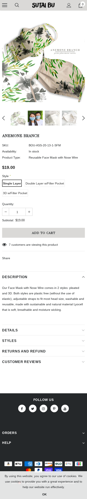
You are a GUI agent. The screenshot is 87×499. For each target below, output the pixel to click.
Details (10, 330)
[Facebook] (22, 408)
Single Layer (12, 183)
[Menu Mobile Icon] (4, 5)
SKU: (5, 145)
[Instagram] (43, 408)
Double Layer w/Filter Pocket (45, 183)
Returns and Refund (24, 351)
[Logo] (43, 5)
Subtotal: (8, 220)
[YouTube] (65, 408)
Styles (9, 341)
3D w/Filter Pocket (15, 193)
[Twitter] (33, 408)
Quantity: (8, 204)
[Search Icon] (17, 5)
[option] (43, 61)
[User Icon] (69, 5)
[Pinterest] (54, 408)
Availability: (9, 151)
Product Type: (11, 157)
